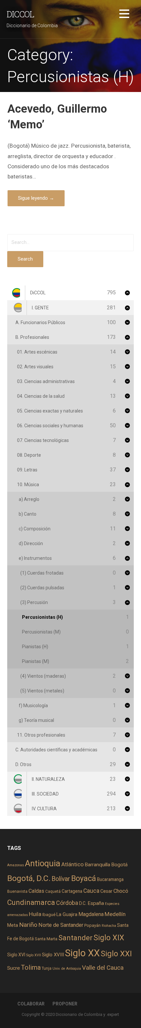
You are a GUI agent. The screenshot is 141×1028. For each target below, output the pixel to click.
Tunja (46, 968)
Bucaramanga (110, 879)
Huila (35, 914)
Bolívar (60, 879)
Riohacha (109, 926)
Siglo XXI (116, 953)
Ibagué (48, 914)
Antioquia (42, 863)
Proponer (64, 1003)
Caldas (36, 891)
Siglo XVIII (53, 955)
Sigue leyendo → (36, 198)
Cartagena (72, 891)
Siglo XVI (16, 954)
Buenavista (17, 891)
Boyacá (83, 878)
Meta (12, 925)
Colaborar (31, 1003)
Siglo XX (82, 953)
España (96, 903)
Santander (75, 937)
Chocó (120, 891)
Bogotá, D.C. (28, 878)
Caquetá (53, 891)
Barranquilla (97, 865)
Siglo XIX (108, 937)
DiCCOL (20, 14)
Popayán (92, 925)
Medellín (115, 914)
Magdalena (91, 914)
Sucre (13, 968)
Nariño (28, 924)
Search (25, 259)
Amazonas (15, 865)
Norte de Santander (60, 925)
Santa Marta (46, 938)
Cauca (91, 891)
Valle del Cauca (103, 967)
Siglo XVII (33, 955)
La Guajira (66, 914)
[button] (124, 15)
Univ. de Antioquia (66, 968)
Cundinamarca (31, 902)
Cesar (106, 891)
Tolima (31, 967)
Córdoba (67, 902)
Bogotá (119, 865)
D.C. (83, 903)
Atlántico (72, 864)
